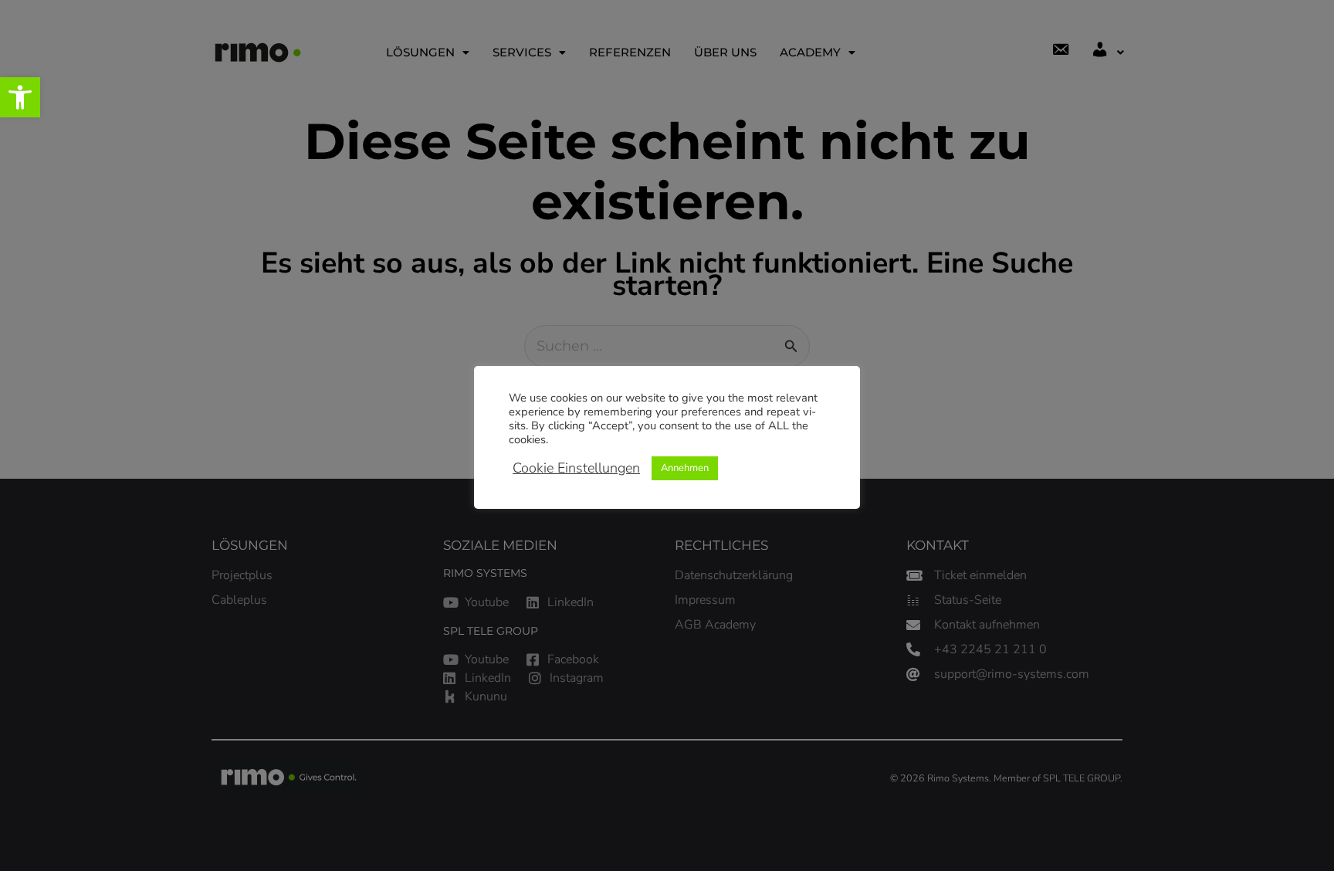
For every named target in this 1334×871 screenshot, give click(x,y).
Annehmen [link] (685, 468)
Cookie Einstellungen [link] (576, 468)
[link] (20, 97)
